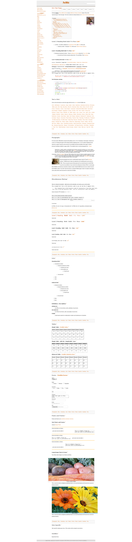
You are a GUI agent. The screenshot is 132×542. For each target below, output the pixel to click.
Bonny (84, 107)
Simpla (63, 121)
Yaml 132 (88, 127)
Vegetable (67, 383)
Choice (53, 108)
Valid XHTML (48, 540)
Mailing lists (39, 85)
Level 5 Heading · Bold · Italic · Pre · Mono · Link (62, 26)
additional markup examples (76, 12)
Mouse (83, 114)
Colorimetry (73, 108)
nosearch (90, 9)
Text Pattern (86, 125)
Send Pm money (40, 92)
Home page (39, 8)
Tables (54, 31)
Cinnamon (57, 108)
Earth (67, 388)
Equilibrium (65, 110)
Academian (62, 105)
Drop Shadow (55, 110)
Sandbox (54, 38)
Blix (59, 107)
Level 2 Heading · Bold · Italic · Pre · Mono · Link (60, 24)
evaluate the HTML (72, 44)
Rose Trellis (85, 119)
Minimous (71, 114)
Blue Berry (65, 107)
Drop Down (90, 108)
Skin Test (90, 121)
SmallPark (85, 540)
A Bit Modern (57, 105)
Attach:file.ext (62, 64)
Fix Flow (74, 110)
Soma (62, 123)
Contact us (39, 78)
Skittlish (58, 123)
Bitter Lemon (55, 107)
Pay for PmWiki (40, 91)
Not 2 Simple (72, 116)
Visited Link (79, 62)
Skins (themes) (40, 82)
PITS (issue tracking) (41, 83)
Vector (79, 127)
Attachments (41, 15)
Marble (62, 114)
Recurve (75, 119)
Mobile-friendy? (79, 46)
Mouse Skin (88, 114)
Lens (84, 112)
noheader (64, 9)
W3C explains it (62, 154)
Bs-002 (91, 107)
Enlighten (60, 110)
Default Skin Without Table (81, 108)
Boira (81, 107)
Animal (55, 383)
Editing (38, 21)
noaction (73, 9)
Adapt (67, 105)
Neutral (58, 116)
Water (58, 388)
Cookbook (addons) (41, 80)
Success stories (40, 88)
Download (39, 69)
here (75, 150)
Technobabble (71, 125)
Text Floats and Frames (57, 35)
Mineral (60, 383)
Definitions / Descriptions (58, 30)
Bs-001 (87, 107)
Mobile (74, 114)
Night (68, 116)
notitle (78, 9)
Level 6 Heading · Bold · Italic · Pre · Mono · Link (63, 27)
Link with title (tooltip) (71, 62)
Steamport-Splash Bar (58, 125)
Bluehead (74, 107)
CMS (38, 18)
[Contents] (80, 41)
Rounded (90, 119)
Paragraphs (54, 22)
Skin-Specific (55, 37)
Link (78, 41)
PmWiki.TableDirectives (68, 354)
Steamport (84, 123)
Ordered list (55, 29)
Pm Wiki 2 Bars (64, 119)
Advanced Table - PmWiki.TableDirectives (60, 33)
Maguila (54, 114)
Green (61, 112)
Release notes (40, 76)
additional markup (75, 53)
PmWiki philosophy (41, 75)
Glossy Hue (87, 110)
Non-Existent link (55, 64)
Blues (78, 107)
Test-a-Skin (85, 53)
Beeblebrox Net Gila (85, 105)
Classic (62, 108)
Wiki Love (84, 127)
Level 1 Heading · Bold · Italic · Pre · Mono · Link (60, 23)
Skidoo (86, 121)
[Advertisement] (43, 45)
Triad (54, 127)
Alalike (70, 105)
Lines (89, 112)
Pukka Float (70, 119)
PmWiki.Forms (62, 375)
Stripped (65, 125)
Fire (63, 388)
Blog (38, 16)
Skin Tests (54, 123)
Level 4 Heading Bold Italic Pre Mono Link (60, 20)
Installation (39, 70)
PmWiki (66, 2)
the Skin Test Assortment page (88, 14)
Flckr (77, 110)
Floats (76, 133)
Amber (73, 105)
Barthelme (78, 105)
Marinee (66, 114)
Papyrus (58, 117)
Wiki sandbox (40, 9)
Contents (54, 18)
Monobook (79, 114)
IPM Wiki (65, 112)
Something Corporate (68, 123)
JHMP (71, 112)
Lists (53, 28)
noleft (82, 9)
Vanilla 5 (76, 127)
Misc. (59, 133)
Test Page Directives (79, 125)
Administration (40, 13)
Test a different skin (63, 12)
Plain (77, 117)
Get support (39, 89)
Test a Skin (54, 21)
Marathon (58, 114)
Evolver (69, 110)
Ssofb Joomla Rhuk (77, 123)
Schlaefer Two (58, 121)
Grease (58, 112)
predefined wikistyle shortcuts (67, 418)
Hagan (90, 146)
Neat (92, 114)
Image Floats (58, 424)
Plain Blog (81, 117)
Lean (77, 112)
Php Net (74, 117)
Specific (80, 133)
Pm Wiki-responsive (56, 119)
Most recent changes (41, 11)
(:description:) (86, 156)
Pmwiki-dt (92, 117)
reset (76, 102)
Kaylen (74, 112)
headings (86, 55)
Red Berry (80, 119)
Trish (57, 127)
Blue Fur (70, 107)
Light (87, 112)
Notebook (78, 116)
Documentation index (41, 73)
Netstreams (54, 116)
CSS (38, 19)
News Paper (63, 116)
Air (54, 388)
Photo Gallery (69, 117)
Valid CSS (53, 540)
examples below (83, 70)
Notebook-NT (83, 116)
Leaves (80, 112)
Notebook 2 (89, 116)
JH (68, 112)
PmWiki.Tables (64, 327)
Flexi (80, 110)
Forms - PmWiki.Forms (56, 34)
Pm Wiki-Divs (87, 117)
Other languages (40, 94)
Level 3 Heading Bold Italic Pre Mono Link (60, 19)
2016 (53, 105)
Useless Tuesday (69, 127)
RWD (70, 46)
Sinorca (82, 121)
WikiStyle (90, 159)
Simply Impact (77, 121)
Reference (54, 207)
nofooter (69, 9)
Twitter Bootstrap (62, 127)
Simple (67, 121)
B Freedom (92, 105)
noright (86, 9)
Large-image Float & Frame (58, 36)
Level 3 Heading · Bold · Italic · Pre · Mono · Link (61, 25)
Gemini (83, 110)
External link (84, 62)
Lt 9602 (93, 112)
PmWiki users (40, 86)
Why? (84, 46)
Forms (73, 133)
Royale (53, 121)
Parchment (63, 117)
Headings (63, 133)
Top (87, 133)
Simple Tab (71, 121)
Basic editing (39, 72)
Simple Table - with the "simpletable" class (60, 32)
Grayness (54, 112)
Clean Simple (67, 108)
